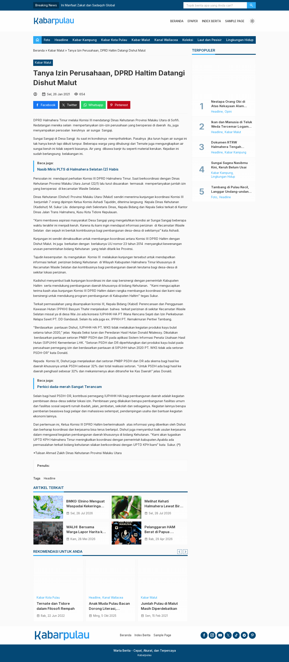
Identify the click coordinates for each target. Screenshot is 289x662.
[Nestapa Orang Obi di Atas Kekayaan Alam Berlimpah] (224, 77)
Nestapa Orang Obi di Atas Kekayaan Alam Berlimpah (228, 106)
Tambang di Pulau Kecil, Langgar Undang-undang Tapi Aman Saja (231, 191)
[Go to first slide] (185, 551)
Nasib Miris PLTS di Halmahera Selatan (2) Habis (77, 169)
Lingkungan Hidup (239, 40)
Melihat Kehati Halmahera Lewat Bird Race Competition (163, 506)
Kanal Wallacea (166, 40)
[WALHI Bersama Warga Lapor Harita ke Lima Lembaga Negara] (48, 533)
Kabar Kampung (85, 40)
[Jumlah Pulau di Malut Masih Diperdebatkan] (162, 576)
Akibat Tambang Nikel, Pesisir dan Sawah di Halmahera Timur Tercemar (112, 5)
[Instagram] (212, 635)
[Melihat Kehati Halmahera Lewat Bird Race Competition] (126, 507)
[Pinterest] (252, 635)
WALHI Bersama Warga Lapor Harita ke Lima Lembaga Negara (85, 532)
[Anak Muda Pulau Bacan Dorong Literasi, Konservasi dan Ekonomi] (110, 576)
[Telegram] (244, 635)
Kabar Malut (141, 40)
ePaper (193, 21)
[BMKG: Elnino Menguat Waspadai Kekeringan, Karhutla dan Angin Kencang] (48, 507)
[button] (251, 5)
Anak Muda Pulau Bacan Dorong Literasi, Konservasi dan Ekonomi (110, 608)
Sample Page (234, 21)
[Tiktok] (236, 635)
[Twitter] (228, 635)
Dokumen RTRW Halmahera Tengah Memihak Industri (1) (227, 146)
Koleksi (187, 40)
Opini (228, 111)
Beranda (176, 21)
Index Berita (211, 21)
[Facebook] (204, 635)
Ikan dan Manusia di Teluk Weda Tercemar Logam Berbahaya (231, 126)
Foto (47, 40)
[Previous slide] (179, 551)
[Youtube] (220, 635)
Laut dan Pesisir (210, 40)
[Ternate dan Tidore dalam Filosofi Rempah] (58, 576)
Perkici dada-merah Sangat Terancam (69, 387)
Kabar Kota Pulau (114, 40)
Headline (61, 40)
